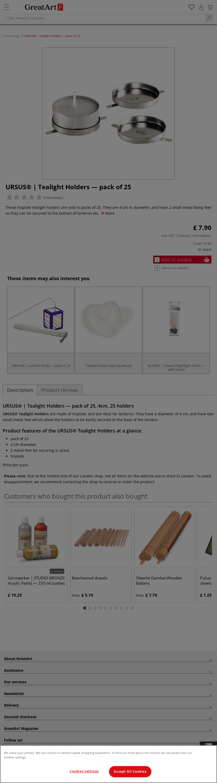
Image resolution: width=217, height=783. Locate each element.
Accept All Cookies (130, 771)
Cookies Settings (84, 771)
